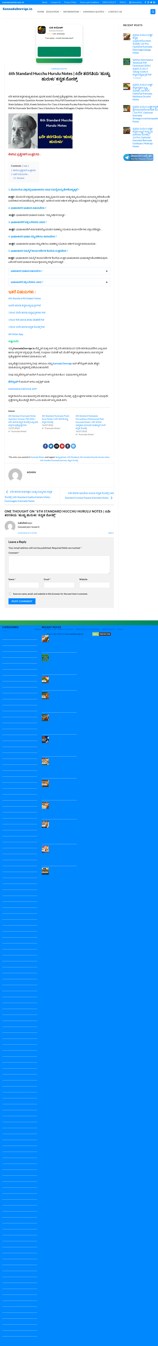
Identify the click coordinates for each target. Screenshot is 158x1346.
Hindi (5, 851)
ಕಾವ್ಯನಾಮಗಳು (9, 1285)
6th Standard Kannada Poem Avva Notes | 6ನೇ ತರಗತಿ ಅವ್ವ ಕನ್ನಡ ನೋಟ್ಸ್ (55, 419)
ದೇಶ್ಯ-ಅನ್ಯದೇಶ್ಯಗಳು (11, 1303)
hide (25, 166)
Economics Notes (11, 773)
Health (6, 839)
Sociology (7, 1226)
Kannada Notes (59, 69)
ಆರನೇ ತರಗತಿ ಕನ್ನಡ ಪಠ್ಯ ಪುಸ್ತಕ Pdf (24, 305)
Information (71, 11)
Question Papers (11, 1154)
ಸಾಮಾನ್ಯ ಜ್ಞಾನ (8, 1339)
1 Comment (141, 78)
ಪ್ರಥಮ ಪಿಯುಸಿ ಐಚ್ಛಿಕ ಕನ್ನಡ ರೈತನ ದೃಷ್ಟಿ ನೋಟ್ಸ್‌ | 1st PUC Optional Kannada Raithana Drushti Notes (142, 92)
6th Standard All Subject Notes (24, 298)
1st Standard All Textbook (16, 660)
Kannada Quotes (93, 11)
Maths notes (9, 1035)
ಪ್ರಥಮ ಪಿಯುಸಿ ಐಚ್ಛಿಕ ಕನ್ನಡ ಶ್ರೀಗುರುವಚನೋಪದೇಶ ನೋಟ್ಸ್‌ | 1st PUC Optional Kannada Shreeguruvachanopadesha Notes (65, 701)
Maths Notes (9, 1041)
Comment (13, 552)
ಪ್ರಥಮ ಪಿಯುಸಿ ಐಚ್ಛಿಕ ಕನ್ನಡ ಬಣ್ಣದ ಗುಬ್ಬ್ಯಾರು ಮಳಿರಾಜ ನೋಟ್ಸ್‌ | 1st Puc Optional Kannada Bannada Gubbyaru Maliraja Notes (143, 137)
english (6, 791)
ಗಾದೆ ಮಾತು (7, 1291)
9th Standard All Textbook (16, 743)
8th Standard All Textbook (16, 737)
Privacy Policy (70, 2)
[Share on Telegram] (73, 446)
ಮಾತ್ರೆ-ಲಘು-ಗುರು (10, 1321)
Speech (6, 1238)
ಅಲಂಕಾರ (7, 1262)
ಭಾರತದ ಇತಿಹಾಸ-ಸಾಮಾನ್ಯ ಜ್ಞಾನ (17, 1309)
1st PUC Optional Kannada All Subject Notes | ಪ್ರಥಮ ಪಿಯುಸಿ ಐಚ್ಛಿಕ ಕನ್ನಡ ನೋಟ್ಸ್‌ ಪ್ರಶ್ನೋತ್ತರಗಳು (62, 875)
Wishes (6, 1255)
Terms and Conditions (89, 2)
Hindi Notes (8, 856)
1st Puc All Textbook (13, 654)
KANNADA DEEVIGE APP (22, 388)
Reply (111, 533)
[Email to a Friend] (56, 446)
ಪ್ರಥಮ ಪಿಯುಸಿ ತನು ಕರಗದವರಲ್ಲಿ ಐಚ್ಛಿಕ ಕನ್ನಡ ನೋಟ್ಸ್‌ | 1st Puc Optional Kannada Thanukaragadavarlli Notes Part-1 (62, 854)
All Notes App (15, 334)
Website (83, 579)
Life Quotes (8, 1023)
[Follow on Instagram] (148, 2)
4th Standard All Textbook (16, 690)
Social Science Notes (13, 1220)
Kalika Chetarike (11, 892)
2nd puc (6, 666)
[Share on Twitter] (51, 446)
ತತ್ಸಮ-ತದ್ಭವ (8, 1297)
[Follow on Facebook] (145, 2)
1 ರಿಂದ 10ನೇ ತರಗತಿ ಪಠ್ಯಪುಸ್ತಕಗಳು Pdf (26, 312)
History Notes (9, 874)
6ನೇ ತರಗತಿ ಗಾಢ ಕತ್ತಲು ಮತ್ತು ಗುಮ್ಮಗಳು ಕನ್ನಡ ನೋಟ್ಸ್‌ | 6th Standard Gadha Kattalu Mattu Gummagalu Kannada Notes (28, 496)
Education (52, 11)
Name (12, 579)
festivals (6, 827)
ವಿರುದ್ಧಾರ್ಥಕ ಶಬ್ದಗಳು (12, 1327)
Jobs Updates (9, 886)
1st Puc (6, 648)
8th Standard (9, 731)
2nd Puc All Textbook (13, 672)
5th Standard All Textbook (16, 702)
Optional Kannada (12, 1059)
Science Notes (9, 1184)
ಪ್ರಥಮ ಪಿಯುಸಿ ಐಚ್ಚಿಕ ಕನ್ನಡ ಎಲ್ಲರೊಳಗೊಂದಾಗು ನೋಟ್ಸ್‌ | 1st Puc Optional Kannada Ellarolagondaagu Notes (142, 43)
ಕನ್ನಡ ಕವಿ (6, 1273)
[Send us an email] (154, 2)
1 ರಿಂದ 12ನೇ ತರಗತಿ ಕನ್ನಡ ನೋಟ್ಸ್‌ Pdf (26, 326)
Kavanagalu (8, 1017)
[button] (135, 2)
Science (6, 1172)
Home (40, 11)
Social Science (9, 1202)
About (44, 2)
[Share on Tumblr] (67, 446)
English (6, 779)
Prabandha (8, 1077)
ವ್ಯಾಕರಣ (6, 1333)
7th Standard (9, 720)
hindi (5, 845)
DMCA (123, 2)
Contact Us (56, 2)
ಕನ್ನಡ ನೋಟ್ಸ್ (73, 460)
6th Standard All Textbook (16, 714)
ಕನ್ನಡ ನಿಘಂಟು (9, 1279)
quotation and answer (14, 1166)
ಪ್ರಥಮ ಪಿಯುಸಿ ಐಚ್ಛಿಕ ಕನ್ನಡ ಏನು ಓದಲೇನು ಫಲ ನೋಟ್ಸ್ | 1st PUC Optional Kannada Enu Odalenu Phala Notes (64, 809)
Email (47, 579)
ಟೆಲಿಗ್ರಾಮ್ (13, 381)
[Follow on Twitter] (151, 2)
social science (9, 1214)
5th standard (9, 696)
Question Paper (10, 1083)
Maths (5, 1029)
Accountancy (9, 749)
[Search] (152, 11)
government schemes (13, 833)
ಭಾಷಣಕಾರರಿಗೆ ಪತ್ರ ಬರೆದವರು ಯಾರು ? (27, 282)
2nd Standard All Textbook (16, 678)
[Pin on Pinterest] (62, 446)
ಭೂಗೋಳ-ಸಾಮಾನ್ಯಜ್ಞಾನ (13, 1315)
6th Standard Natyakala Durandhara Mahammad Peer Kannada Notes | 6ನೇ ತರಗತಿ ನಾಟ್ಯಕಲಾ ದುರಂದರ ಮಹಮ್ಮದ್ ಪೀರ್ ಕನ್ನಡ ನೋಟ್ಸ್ (91, 422)
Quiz (4, 1160)
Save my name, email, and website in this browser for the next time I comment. (50, 593)
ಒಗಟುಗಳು (7, 1267)
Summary (7, 1244)
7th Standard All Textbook (16, 725)
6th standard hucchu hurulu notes (94, 457)
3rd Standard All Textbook (16, 684)
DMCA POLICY (109, 2)
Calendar (7, 761)
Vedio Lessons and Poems (16, 1250)
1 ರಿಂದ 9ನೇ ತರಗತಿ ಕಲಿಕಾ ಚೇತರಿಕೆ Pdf (26, 319)
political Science (10, 1065)
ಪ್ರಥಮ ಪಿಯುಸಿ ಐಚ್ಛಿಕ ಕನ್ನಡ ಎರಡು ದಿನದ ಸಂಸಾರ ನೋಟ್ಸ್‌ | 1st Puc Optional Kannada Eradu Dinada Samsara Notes (64, 789)
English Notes (9, 803)
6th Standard (73, 457)
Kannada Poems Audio (14, 1005)
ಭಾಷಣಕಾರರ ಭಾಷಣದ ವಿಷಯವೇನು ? (26, 271)
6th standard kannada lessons (53, 460)
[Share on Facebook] (45, 446)
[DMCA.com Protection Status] (101, 634)
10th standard (9, 642)
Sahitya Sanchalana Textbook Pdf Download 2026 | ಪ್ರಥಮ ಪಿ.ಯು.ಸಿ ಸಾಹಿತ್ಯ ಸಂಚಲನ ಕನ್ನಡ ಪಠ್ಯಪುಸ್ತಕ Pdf (143, 67)
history (6, 868)
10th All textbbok (11, 636)
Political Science (10, 1071)
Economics (8, 767)
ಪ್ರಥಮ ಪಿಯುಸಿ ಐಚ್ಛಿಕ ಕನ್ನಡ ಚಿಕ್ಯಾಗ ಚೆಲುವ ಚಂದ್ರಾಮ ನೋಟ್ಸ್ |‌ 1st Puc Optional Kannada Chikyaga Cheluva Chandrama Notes (64, 745)
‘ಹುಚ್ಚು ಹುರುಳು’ (61, 457)
